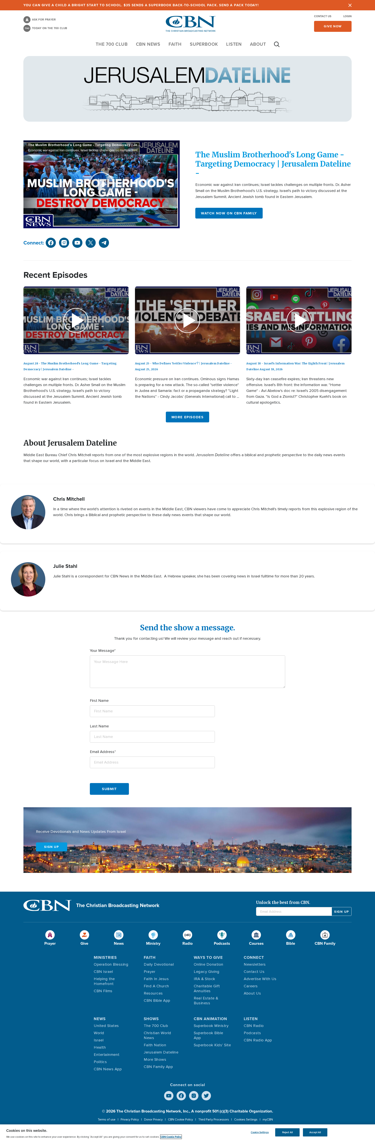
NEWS (100, 1019)
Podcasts (252, 1033)
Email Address (102, 751)
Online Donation (208, 964)
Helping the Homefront (104, 981)
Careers (251, 986)
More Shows (155, 1059)
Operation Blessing (111, 964)
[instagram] (64, 243)
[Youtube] (168, 1095)
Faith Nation (155, 1045)
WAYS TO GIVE (208, 957)
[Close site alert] (350, 5)
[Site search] (276, 46)
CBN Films (103, 991)
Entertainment (107, 1054)
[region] (187, 1132)
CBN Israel (103, 971)
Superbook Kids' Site (212, 1045)
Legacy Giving (207, 971)
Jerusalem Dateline (161, 1052)
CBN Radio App (258, 1040)
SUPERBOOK (204, 44)
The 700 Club (112, 44)
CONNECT (254, 957)
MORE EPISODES (187, 417)
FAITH (175, 44)
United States (106, 1025)
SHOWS (151, 1019)
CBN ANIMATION (210, 1019)
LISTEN (234, 44)
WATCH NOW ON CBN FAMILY (229, 213)
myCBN (268, 1119)
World (99, 1033)
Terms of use (106, 1119)
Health (100, 1047)
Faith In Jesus (156, 979)
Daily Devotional (159, 964)
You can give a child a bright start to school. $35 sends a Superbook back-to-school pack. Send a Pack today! (141, 5)
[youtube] (77, 243)
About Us (252, 993)
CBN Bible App (157, 1000)
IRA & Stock (204, 979)
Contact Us (322, 16)
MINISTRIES (105, 957)
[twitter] (91, 243)
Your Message (102, 650)
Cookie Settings (260, 1132)
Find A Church (156, 986)
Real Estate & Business (206, 1000)
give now (333, 26)
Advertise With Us (260, 979)
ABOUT (258, 44)
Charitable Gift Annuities (207, 988)
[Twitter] (206, 1095)
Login (347, 16)
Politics (100, 1062)
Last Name (99, 726)
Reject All (287, 1132)
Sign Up (51, 847)
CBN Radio (254, 1025)
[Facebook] (181, 1095)
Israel (99, 1040)
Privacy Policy (130, 1119)
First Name (99, 700)
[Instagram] (193, 1095)
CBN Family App (158, 1066)
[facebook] (51, 243)
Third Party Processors (213, 1119)
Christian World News (157, 1035)
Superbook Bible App (208, 1035)
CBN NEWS (148, 44)
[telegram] (104, 243)
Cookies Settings (245, 1119)
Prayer (149, 971)
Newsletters (255, 964)
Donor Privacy (153, 1119)
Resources (153, 993)
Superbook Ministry (211, 1025)
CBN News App (108, 1069)
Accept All (315, 1132)
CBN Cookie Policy (180, 1119)
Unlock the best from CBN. (283, 902)
